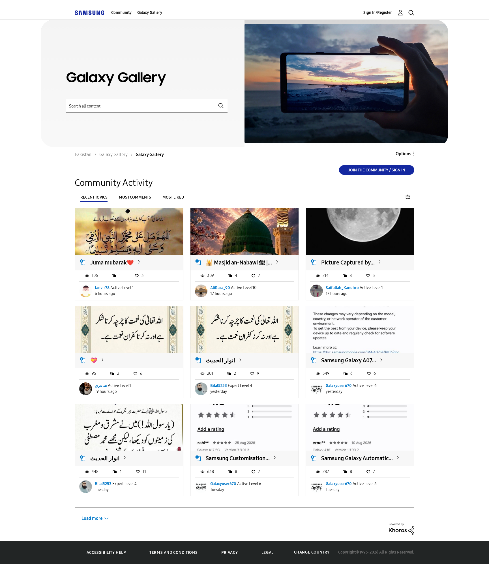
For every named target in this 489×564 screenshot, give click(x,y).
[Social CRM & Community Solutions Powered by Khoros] (401, 528)
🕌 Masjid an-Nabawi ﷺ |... (239, 262)
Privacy (229, 552)
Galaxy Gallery (149, 12)
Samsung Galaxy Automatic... (357, 458)
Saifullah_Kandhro (342, 287)
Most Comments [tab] (135, 197)
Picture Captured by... (348, 262)
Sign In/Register (377, 12)
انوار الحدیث (220, 360)
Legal (267, 552)
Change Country (312, 552)
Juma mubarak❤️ (112, 262)
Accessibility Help (106, 552)
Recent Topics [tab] (94, 197)
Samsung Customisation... (238, 458)
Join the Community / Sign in (376, 170)
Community (121, 12)
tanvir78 (102, 287)
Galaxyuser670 (339, 385)
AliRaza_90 (220, 287)
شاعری (101, 385)
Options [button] (403, 153)
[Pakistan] (89, 12)
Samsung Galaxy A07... (348, 360)
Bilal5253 (218, 385)
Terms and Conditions (173, 552)
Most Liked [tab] (173, 197)
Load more (92, 518)
